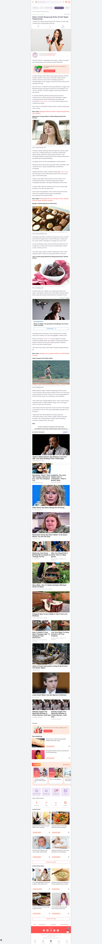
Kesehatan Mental (49, 7)
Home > (34, 11)
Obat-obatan (68, 7)
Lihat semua (66, 764)
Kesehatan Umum (59, 7)
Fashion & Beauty (56, 913)
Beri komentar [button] (48, 731)
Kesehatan (35, 7)
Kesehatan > (38, 11)
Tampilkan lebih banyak (51, 862)
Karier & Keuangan (37, 889)
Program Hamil (55, 889)
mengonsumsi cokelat (45, 101)
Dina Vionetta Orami (51, 53)
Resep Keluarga (36, 913)
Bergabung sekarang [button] (49, 70)
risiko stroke (64, 171)
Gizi (41, 7)
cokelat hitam (47, 338)
